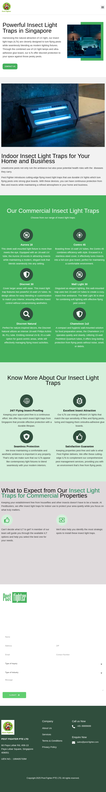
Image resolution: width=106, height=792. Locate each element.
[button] (102, 7)
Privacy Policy (49, 747)
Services (46, 734)
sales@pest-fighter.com (88, 742)
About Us (47, 728)
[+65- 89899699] (73, 726)
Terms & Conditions (52, 741)
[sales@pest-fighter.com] (73, 742)
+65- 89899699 (84, 726)
